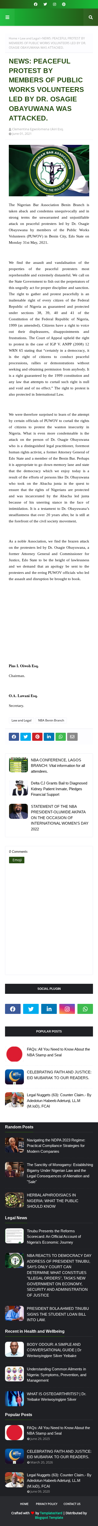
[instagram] (54, 4)
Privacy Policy (46, 1504)
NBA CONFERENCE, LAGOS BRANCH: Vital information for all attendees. (58, 765)
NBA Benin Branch (51, 720)
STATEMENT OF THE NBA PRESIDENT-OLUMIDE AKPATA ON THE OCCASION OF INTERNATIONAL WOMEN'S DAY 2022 (59, 817)
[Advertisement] (49, 625)
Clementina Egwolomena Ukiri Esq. (38, 129)
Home (13, 38)
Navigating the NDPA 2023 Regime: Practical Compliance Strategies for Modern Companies (56, 1145)
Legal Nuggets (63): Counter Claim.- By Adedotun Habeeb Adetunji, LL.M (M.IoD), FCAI (59, 1100)
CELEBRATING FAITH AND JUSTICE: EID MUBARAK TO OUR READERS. (59, 1075)
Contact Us (72, 1504)
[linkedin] (49, 1009)
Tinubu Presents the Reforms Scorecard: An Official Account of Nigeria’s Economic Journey (54, 1236)
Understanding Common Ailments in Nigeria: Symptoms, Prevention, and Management (56, 1374)
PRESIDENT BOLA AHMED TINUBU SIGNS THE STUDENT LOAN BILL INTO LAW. (58, 1314)
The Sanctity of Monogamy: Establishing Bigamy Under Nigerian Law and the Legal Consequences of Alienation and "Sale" (60, 1173)
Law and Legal (30, 38)
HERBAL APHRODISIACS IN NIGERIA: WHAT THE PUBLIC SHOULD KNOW (52, 1200)
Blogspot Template (49, 1517)
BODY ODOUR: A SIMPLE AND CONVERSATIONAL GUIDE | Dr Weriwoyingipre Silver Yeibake (54, 1350)
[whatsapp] (85, 1009)
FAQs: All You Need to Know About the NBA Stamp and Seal (58, 1052)
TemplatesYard (51, 1513)
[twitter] (45, 4)
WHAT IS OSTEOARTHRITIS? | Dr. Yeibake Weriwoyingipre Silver (56, 1397)
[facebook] (36, 4)
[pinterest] (63, 4)
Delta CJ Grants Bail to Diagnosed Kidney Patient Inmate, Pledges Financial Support (59, 789)
